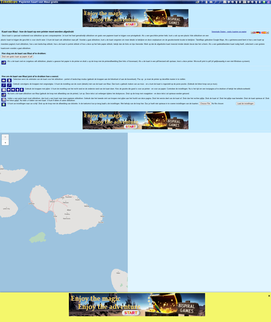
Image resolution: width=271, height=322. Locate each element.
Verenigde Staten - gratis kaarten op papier (229, 32)
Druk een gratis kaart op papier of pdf (17, 57)
